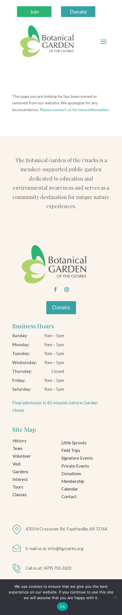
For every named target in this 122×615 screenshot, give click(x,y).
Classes (19, 494)
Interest (20, 479)
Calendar (69, 489)
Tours (17, 487)
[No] (115, 597)
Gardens (20, 471)
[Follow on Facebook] (55, 289)
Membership (72, 481)
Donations (71, 473)
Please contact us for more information (74, 109)
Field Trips (70, 450)
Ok (62, 606)
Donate (78, 12)
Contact (69, 496)
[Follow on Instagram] (66, 289)
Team (17, 448)
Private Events (75, 466)
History (19, 440)
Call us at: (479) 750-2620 (48, 568)
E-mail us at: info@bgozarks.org (54, 548)
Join (34, 12)
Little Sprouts (74, 442)
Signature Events (77, 458)
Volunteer (21, 456)
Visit (16, 464)
